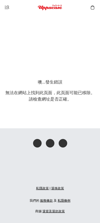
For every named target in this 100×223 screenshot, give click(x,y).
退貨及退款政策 (53, 211)
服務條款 (46, 200)
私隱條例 (64, 200)
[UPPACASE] (50, 7)
